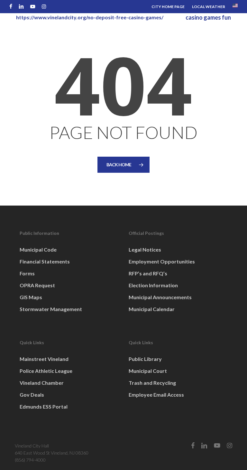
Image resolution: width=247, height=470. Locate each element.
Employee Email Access (156, 395)
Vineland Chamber (42, 383)
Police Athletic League (46, 371)
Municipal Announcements (160, 297)
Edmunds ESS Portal (44, 406)
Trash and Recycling (152, 383)
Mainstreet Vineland (44, 359)
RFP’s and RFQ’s (148, 273)
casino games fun (208, 17)
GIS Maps (31, 297)
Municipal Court (148, 371)
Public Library (145, 359)
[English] (235, 6)
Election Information (153, 285)
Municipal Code (38, 249)
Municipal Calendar (152, 309)
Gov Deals (32, 395)
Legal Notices (145, 249)
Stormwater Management (51, 309)
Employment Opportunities (162, 261)
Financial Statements (45, 261)
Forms (27, 273)
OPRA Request (37, 285)
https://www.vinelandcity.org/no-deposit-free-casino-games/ (89, 17)
